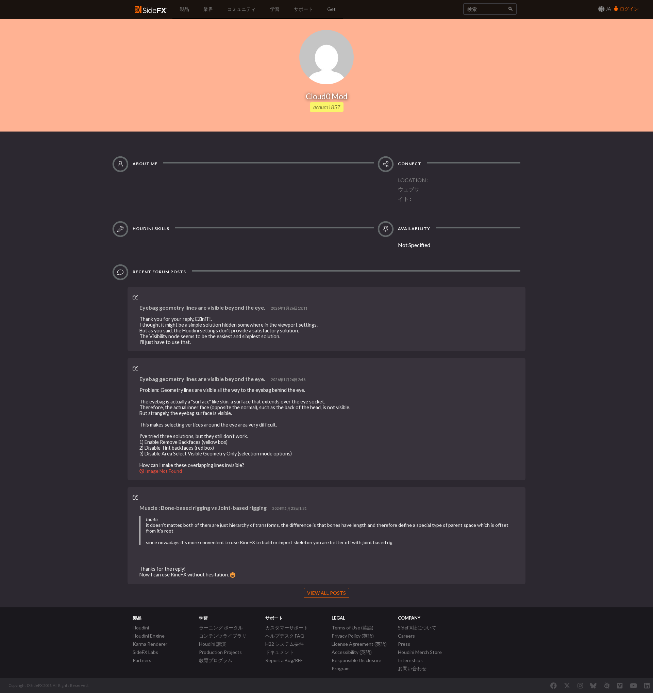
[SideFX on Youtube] (633, 685)
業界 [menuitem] (208, 9)
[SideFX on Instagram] (580, 685)
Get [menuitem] (331, 9)
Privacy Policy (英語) (353, 636)
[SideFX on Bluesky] (593, 685)
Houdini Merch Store (420, 652)
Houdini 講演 (212, 644)
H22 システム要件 (284, 644)
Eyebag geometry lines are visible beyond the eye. (202, 307)
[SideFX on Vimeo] (619, 685)
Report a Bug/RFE (284, 660)
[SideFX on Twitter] (567, 685)
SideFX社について (417, 627)
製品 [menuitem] (184, 9)
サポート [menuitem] (303, 9)
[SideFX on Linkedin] (647, 685)
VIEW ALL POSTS (326, 593)
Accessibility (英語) (352, 652)
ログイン (629, 9)
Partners (142, 660)
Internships (410, 660)
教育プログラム (215, 660)
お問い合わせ (412, 668)
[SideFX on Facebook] (553, 685)
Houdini (141, 627)
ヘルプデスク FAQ (284, 636)
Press (404, 644)
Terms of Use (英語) (352, 627)
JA (608, 9)
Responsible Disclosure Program (356, 664)
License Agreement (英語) (359, 644)
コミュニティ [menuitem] (241, 9)
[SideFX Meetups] (607, 685)
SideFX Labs (145, 652)
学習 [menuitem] (275, 9)
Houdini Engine (149, 636)
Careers (406, 636)
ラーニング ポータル (221, 627)
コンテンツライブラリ (223, 636)
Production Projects (220, 652)
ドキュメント (279, 652)
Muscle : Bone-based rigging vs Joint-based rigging (203, 507)
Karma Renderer (150, 644)
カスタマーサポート (286, 627)
